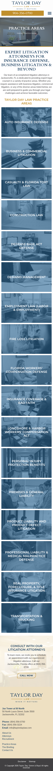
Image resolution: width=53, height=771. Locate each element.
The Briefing (8, 747)
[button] (49, 13)
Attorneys (6, 736)
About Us (6, 733)
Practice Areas (9, 744)
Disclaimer (22, 761)
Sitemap (32, 761)
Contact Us (7, 750)
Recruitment (8, 739)
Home (19, 33)
